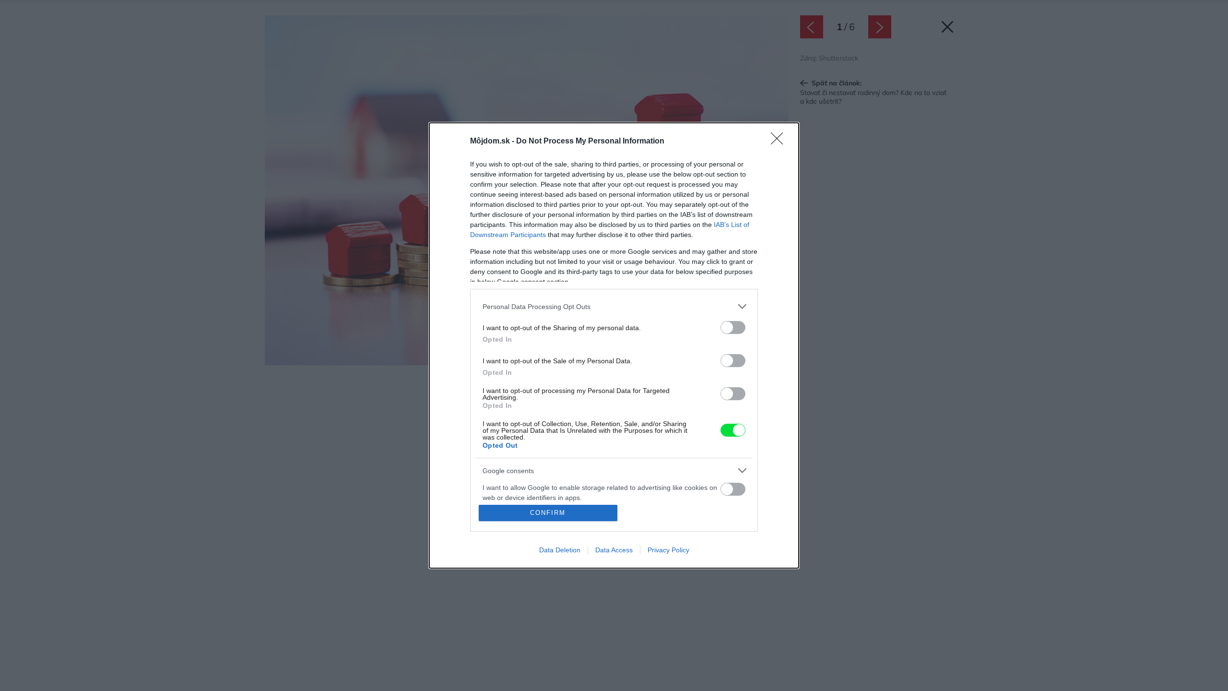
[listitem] (614, 306)
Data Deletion (559, 550)
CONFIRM (548, 512)
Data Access (614, 550)
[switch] (732, 327)
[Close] (780, 141)
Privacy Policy (668, 550)
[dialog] (614, 345)
